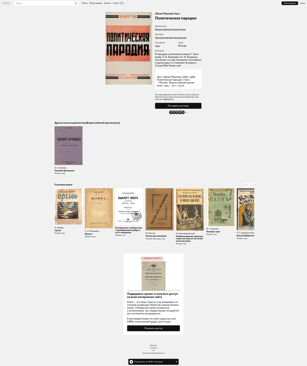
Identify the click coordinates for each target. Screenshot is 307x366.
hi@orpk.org (168, 99)
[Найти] (75, 3)
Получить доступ (153, 328)
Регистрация (290, 3)
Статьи (116, 3)
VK (153, 350)
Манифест (153, 345)
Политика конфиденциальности (153, 353)
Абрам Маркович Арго (167, 13)
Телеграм (153, 348)
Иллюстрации (95, 3)
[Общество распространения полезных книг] (6, 3)
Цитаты (107, 3)
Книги (85, 3)
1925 (157, 45)
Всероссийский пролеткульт (170, 29)
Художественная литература (170, 37)
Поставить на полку (178, 105)
